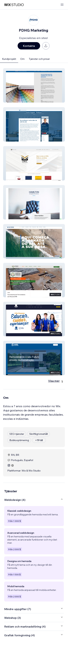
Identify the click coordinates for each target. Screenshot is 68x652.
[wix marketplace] (14, 5)
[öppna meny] (62, 4)
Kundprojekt (9, 58)
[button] (34, 85)
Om (22, 58)
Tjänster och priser (39, 58)
